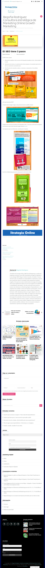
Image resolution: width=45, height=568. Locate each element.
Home (5, 461)
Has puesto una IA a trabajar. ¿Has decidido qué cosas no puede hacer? (19, 420)
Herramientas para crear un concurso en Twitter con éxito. (8, 357)
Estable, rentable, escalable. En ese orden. (13, 425)
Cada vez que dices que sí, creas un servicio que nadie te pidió (17, 417)
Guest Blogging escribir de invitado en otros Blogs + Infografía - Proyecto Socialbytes (23, 483)
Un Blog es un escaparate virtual (12, 484)
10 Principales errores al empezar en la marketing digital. (22, 357)
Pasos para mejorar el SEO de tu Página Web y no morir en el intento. (8, 257)
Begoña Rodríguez (6, 54)
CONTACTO (6, 464)
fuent (25, 126)
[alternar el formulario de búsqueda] (41, 1)
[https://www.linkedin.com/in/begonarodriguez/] (11, 524)
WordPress (25, 566)
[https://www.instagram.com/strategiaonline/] (7, 524)
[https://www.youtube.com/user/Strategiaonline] (18, 524)
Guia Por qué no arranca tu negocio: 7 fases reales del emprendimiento (19, 414)
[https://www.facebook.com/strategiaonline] (4, 524)
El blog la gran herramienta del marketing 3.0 (35, 529)
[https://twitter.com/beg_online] (14, 524)
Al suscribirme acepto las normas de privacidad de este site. (20, 447)
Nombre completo (12, 439)
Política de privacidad (8, 509)
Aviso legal (6, 506)
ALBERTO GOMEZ (8, 479)
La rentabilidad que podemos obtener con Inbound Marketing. (35, 338)
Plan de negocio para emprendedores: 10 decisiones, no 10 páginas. (19, 422)
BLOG (5, 458)
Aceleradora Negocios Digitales (11, 466)
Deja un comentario (21, 54)
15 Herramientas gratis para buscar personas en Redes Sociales (34, 524)
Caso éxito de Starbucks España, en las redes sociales (35, 534)
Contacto (6, 504)
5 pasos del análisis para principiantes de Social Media (21, 340)
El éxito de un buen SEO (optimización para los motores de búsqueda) (8, 248)
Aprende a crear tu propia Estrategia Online (7, 338)
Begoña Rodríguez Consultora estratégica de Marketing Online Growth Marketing (19, 21)
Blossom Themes (38, 564)
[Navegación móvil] (41, 16)
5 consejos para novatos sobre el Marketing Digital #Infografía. (34, 357)
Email (10, 443)
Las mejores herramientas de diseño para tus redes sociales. (26, 495)
